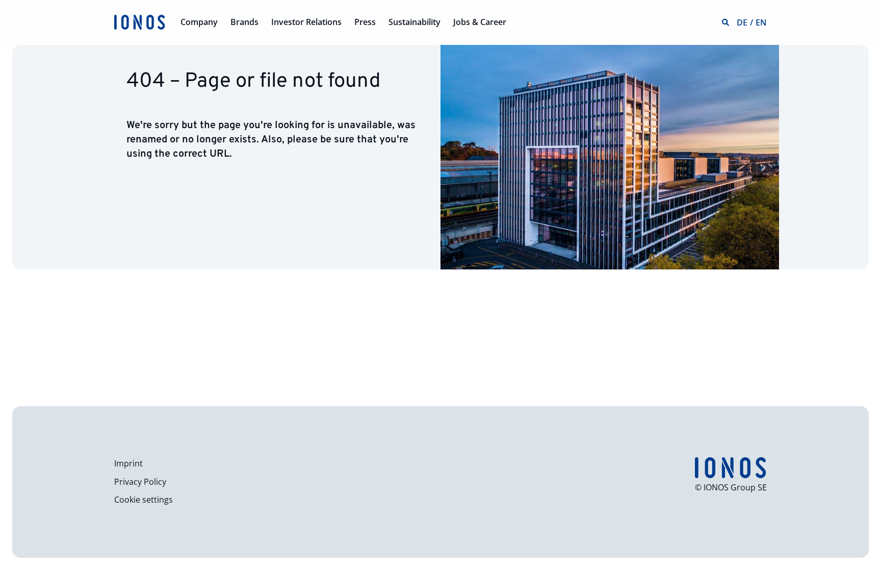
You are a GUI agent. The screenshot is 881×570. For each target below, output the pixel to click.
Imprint (128, 463)
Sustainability (414, 22)
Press (365, 22)
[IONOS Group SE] (139, 21)
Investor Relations (306, 22)
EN (761, 22)
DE (742, 22)
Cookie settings (143, 499)
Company (199, 22)
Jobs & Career (479, 22)
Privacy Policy (140, 481)
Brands (244, 22)
